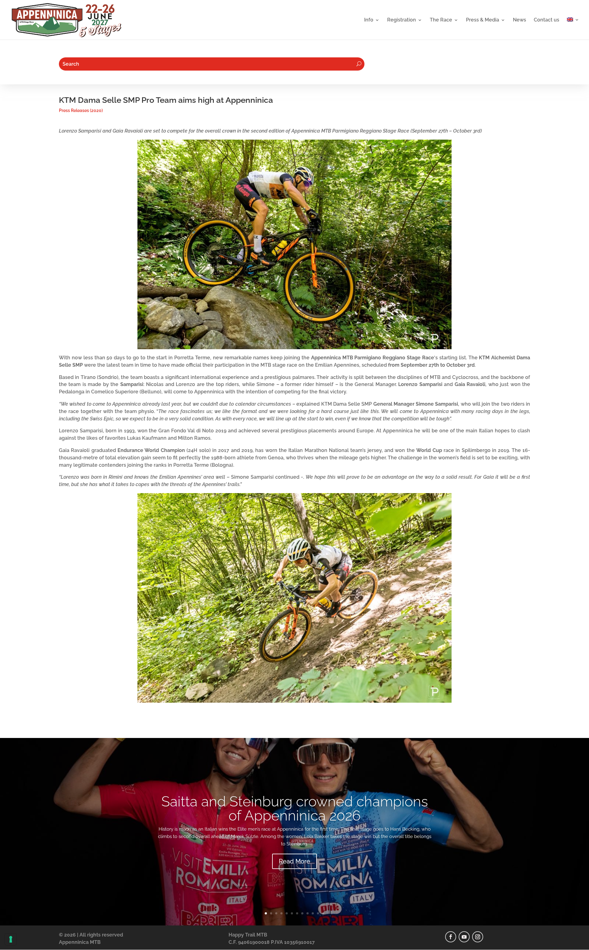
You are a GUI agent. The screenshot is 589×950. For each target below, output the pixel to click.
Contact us (546, 20)
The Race (441, 20)
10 (313, 913)
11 (318, 913)
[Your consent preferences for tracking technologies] (11, 939)
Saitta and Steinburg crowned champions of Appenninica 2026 (294, 808)
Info (368, 20)
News (519, 20)
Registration (401, 20)
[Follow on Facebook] (450, 936)
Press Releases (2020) (81, 110)
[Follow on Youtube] (464, 936)
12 (323, 913)
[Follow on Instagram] (477, 936)
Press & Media (482, 20)
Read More (294, 861)
